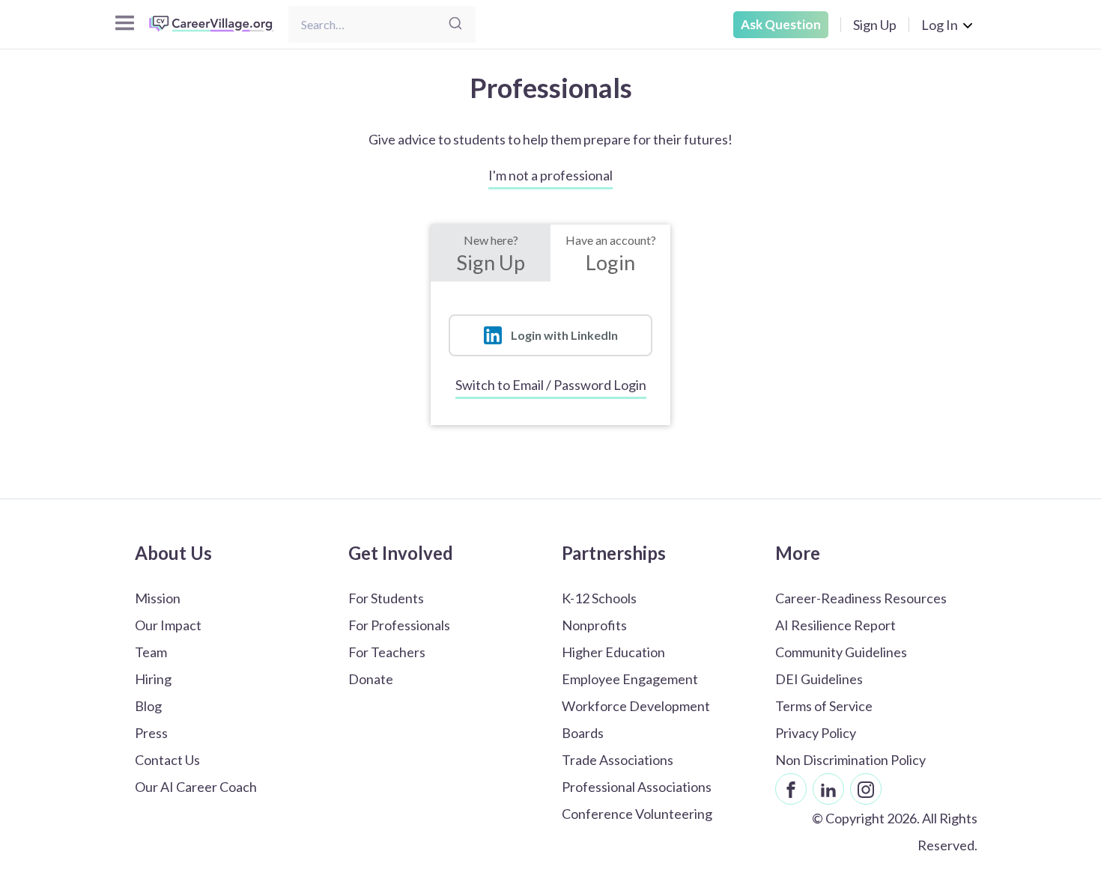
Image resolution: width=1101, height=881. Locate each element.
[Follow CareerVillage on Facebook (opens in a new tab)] (791, 789)
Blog (148, 706)
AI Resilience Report (835, 625)
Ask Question (781, 24)
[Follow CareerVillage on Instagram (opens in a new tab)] (866, 789)
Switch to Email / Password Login (550, 385)
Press (151, 733)
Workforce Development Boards (636, 719)
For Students (386, 598)
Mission (158, 598)
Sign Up (875, 24)
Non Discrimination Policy (850, 760)
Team (151, 652)
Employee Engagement (630, 679)
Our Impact (168, 625)
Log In (939, 24)
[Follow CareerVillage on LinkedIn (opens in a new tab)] (828, 789)
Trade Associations (617, 760)
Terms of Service (824, 706)
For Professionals (399, 625)
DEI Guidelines (819, 679)
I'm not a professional (550, 175)
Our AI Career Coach (196, 786)
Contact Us (167, 760)
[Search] (455, 24)
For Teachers (386, 652)
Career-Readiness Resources (861, 598)
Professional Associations (637, 786)
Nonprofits (594, 625)
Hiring (153, 679)
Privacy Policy (815, 733)
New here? (490, 254)
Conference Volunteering (637, 813)
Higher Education (613, 652)
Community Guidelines (841, 652)
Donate (370, 679)
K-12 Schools (599, 598)
